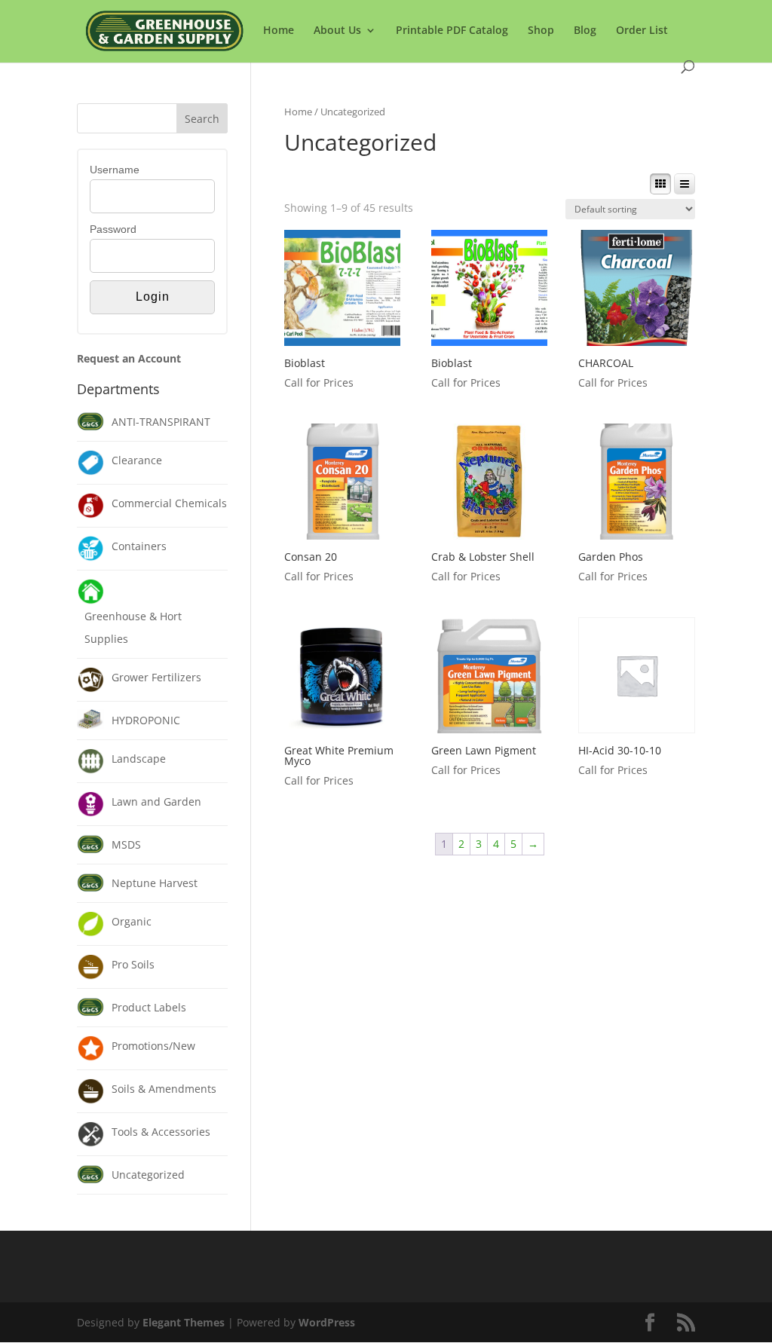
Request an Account (129, 358)
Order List (642, 31)
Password (113, 229)
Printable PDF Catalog (452, 31)
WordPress (327, 1322)
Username (114, 170)
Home (278, 31)
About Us (337, 31)
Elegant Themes (183, 1322)
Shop (541, 31)
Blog (585, 31)
